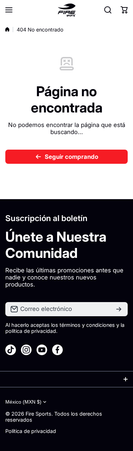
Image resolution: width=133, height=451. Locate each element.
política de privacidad (30, 331)
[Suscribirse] (119, 309)
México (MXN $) (23, 402)
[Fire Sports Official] (67, 10)
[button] (124, 9)
